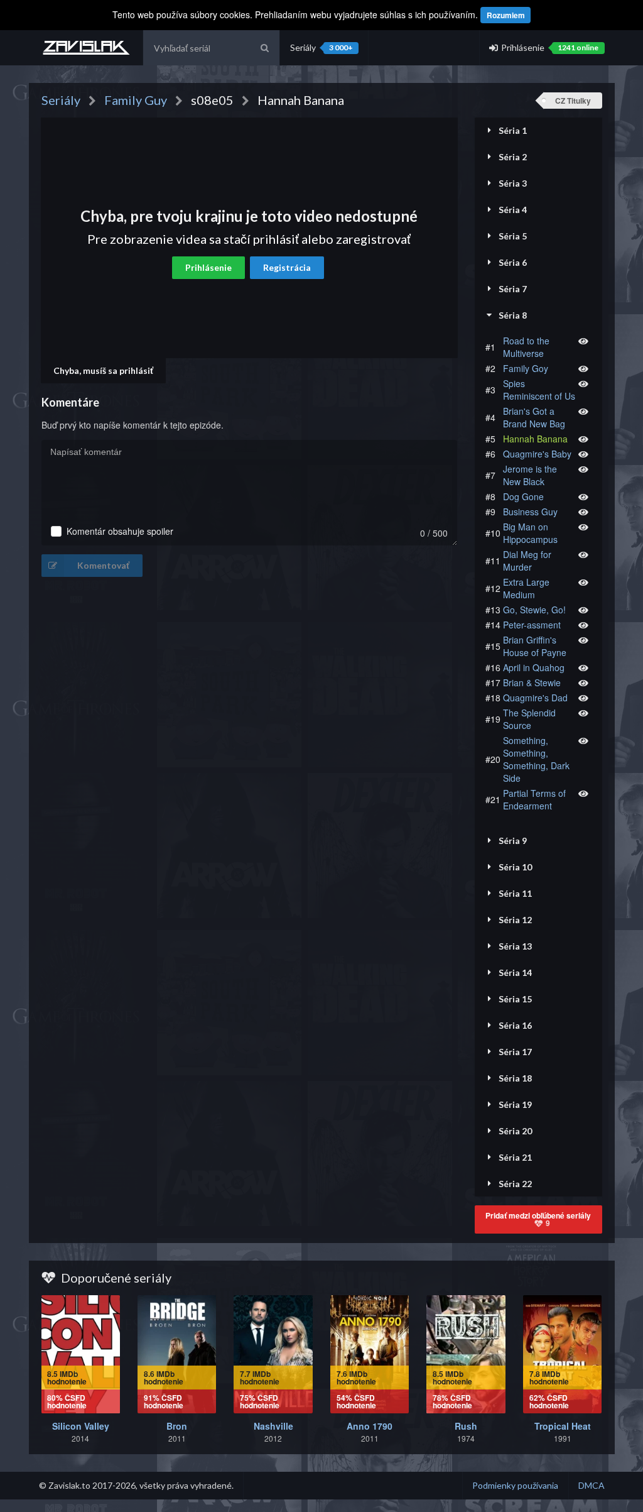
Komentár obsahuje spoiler (120, 531)
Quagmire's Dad (535, 697)
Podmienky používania (515, 1485)
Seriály (321, 47)
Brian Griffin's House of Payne (534, 646)
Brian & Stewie (532, 682)
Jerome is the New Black (530, 475)
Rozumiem (506, 15)
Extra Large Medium (526, 588)
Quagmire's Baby (537, 453)
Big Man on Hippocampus (530, 532)
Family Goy (525, 368)
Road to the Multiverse (526, 346)
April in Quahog (534, 667)
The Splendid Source (529, 718)
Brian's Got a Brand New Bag (534, 417)
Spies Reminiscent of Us (539, 389)
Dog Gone (523, 496)
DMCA (591, 1485)
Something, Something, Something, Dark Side (536, 759)
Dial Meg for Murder (527, 560)
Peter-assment (532, 624)
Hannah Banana (535, 438)
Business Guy (530, 511)
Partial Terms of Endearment (534, 799)
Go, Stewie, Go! (534, 609)
